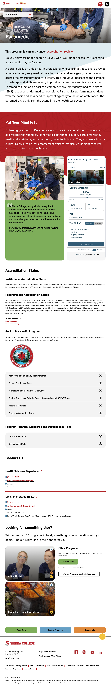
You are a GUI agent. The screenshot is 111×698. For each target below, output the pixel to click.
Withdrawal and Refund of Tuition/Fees (27, 390)
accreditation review (60, 51)
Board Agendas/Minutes (13, 669)
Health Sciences (22, 471)
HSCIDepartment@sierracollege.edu (20, 481)
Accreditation (39, 666)
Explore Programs (55, 630)
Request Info (90, 630)
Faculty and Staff (21, 666)
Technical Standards (18, 436)
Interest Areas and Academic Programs (79, 574)
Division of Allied (20, 497)
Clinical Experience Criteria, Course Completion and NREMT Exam (39, 398)
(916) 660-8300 (13, 502)
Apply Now (21, 630)
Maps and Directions (47, 652)
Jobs (31, 666)
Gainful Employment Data (55, 666)
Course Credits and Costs (20, 383)
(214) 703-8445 (11, 321)
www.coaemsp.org (12, 324)
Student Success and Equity (74, 666)
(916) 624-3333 (12, 658)
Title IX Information (92, 666)
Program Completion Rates (21, 413)
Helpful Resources (17, 405)
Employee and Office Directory (51, 656)
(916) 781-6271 (13, 477)
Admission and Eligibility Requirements (27, 375)
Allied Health (68, 561)
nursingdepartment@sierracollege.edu (21, 506)
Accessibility (9, 666)
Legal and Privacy (29, 669)
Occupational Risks (17, 444)
